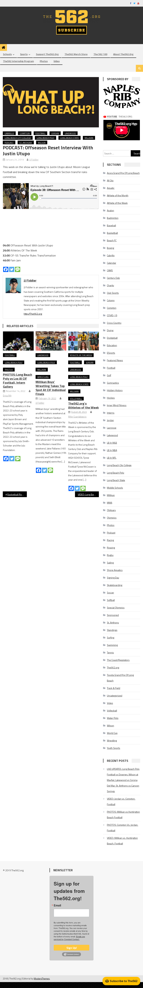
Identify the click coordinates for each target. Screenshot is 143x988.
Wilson (42, 142)
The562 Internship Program (18, 61)
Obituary (111, 510)
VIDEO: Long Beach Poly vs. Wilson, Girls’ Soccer (88, 494)
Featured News (115, 360)
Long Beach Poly (45, 137)
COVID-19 (112, 315)
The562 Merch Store (76, 54)
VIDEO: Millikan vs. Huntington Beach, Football (122, 840)
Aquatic (110, 188)
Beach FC (111, 240)
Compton (25, 133)
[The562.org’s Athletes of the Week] (83, 341)
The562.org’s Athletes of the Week (83, 405)
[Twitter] (11, 269)
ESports (111, 353)
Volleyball (76, 398)
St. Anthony (25, 142)
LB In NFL (111, 457)
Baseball (111, 225)
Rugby (110, 555)
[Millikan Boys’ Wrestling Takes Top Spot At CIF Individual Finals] (51, 341)
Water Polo (112, 718)
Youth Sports (113, 748)
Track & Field (113, 688)
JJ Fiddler (34, 159)
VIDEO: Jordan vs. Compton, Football (121, 801)
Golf (109, 375)
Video (57, 61)
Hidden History (115, 390)
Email (57, 905)
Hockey (111, 398)
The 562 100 (100, 54)
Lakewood (70, 133)
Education (112, 345)
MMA (109, 502)
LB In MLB (112, 443)
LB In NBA (112, 450)
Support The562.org (47, 54)
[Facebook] (5, 269)
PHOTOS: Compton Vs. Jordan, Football (122, 827)
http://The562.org (33, 314)
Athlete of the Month (117, 195)
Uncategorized (114, 695)
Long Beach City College (18, 137)
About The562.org (123, 54)
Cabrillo (9, 133)
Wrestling (43, 376)
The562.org (113, 667)
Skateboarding (114, 585)
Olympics (111, 517)
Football (40, 133)
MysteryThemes (42, 978)
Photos (44, 61)
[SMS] (17, 269)
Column (111, 300)
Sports (24, 54)
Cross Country (114, 323)
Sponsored (113, 615)
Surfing (110, 637)
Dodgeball (112, 338)
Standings (112, 630)
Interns (110, 413)
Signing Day (113, 577)
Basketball (112, 233)
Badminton (112, 218)
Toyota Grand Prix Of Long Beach (120, 677)
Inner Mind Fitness (116, 405)
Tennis (110, 652)
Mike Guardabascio (77, 416)
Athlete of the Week (81, 355)
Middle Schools (115, 487)
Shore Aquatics (115, 570)
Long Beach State (69, 137)
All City (110, 180)
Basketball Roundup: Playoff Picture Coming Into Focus (17, 494)
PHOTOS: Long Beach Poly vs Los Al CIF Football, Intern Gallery (17, 380)
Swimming (112, 645)
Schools (7, 54)
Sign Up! (71, 948)
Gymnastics (113, 383)
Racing (110, 540)
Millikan (89, 137)
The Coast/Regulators (118, 660)
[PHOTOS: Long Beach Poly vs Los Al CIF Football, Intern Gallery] (18, 341)
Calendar (111, 263)
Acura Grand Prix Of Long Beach (123, 173)
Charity (110, 285)
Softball (111, 600)
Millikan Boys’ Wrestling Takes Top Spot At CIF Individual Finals (51, 388)
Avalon (110, 210)
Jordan (55, 133)
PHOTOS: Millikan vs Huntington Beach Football (123, 814)
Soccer (110, 592)
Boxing (110, 248)
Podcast (9, 142)
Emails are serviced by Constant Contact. (69, 938)
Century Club (113, 278)
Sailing (110, 562)
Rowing (111, 547)
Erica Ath (7, 395)
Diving (110, 330)
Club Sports (113, 293)
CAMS (110, 270)
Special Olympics (116, 607)
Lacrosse (111, 428)
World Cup (112, 733)
